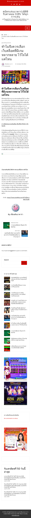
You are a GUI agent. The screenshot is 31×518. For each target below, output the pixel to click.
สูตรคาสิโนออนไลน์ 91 (6, 42)
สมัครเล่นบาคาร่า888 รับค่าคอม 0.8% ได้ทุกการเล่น (15, 14)
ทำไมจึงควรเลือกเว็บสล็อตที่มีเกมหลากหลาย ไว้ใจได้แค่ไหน (19, 324)
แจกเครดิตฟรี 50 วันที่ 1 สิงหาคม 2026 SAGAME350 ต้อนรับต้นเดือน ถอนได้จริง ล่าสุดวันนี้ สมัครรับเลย (14, 477)
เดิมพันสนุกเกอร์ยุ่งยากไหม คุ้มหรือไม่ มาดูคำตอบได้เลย (19, 339)
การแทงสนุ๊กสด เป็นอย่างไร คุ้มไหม (19, 225)
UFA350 (12, 134)
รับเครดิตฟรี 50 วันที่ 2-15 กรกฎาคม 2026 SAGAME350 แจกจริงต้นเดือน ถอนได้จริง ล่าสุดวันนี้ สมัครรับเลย (15, 493)
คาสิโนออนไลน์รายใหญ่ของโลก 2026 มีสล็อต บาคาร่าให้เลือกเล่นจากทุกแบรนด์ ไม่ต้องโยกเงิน (15, 19)
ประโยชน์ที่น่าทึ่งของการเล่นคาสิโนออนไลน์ (18, 286)
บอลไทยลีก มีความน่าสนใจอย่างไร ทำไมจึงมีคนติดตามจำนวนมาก (12, 234)
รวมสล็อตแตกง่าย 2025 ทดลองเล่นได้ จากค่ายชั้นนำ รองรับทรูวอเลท (18, 294)
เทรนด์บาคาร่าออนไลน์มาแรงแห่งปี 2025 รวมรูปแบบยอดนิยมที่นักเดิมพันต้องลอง (19, 302)
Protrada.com (15, 515)
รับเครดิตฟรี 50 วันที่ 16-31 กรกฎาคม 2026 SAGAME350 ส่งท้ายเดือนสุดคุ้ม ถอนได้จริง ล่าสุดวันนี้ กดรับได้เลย (15, 485)
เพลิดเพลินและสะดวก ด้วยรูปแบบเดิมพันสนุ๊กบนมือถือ (18, 347)
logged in (12, 251)
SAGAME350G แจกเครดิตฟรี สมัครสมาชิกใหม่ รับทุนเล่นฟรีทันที (19, 279)
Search (6, 260)
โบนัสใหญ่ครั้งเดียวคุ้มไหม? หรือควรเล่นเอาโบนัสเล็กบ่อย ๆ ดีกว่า (19, 309)
